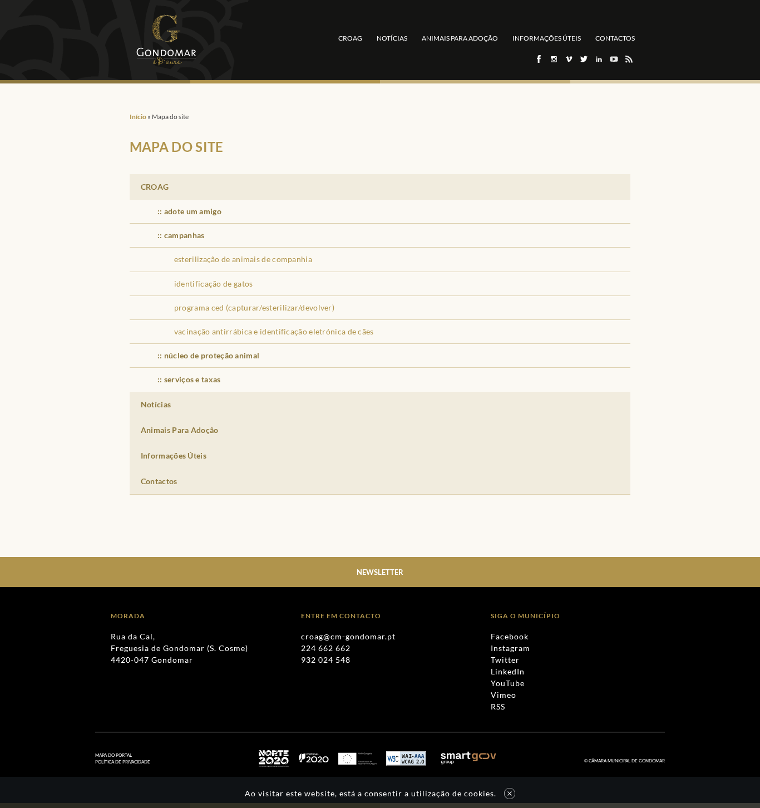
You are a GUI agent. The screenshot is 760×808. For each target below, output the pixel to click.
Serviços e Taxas (192, 379)
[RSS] (628, 59)
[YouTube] (613, 59)
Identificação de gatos (213, 283)
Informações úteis (546, 38)
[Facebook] (538, 59)
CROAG (350, 38)
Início (138, 116)
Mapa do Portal (113, 755)
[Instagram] (553, 59)
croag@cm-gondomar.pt (348, 636)
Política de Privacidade (122, 762)
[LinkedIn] (598, 59)
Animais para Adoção (460, 38)
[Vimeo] (568, 59)
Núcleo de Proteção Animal (212, 355)
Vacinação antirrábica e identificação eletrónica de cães (274, 331)
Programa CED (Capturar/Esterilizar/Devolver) (254, 307)
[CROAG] (166, 40)
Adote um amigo (192, 211)
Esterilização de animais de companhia (243, 259)
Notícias (392, 38)
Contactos (615, 38)
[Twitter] (583, 59)
